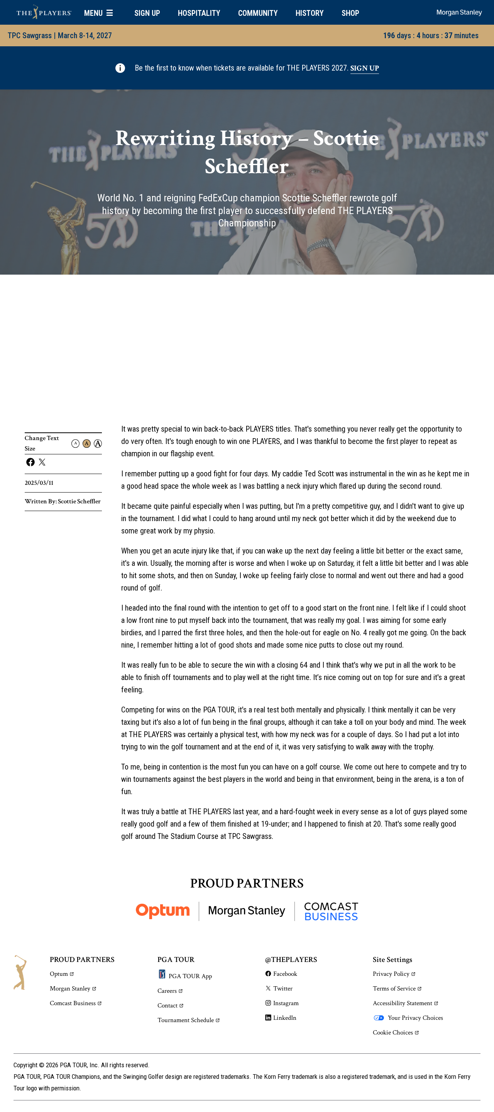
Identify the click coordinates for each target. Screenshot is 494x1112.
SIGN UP (147, 13)
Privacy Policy (391, 974)
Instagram (286, 1003)
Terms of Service (394, 988)
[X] (42, 462)
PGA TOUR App (190, 976)
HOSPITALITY (199, 13)
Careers (167, 991)
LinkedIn (284, 1018)
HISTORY (310, 13)
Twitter (283, 988)
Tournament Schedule (185, 1020)
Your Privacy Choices (415, 1018)
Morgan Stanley (70, 988)
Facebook (285, 974)
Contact (167, 1005)
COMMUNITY (258, 13)
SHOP (350, 13)
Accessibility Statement (402, 1003)
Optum (59, 974)
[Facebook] (30, 462)
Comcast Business (73, 1003)
